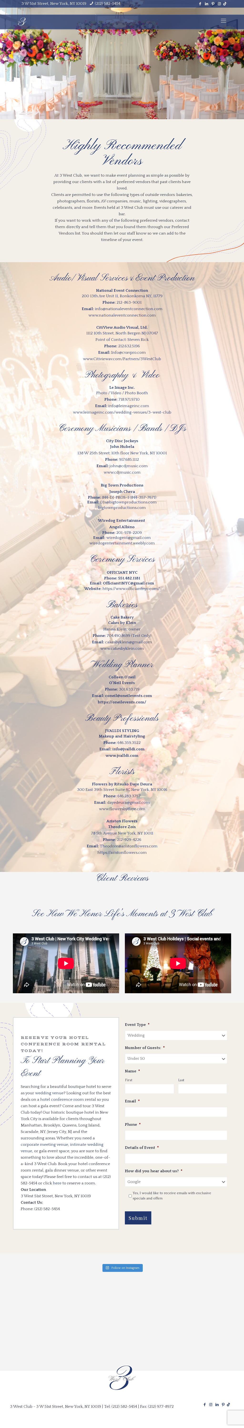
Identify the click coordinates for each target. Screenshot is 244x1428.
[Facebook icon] (200, 4)
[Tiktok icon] (224, 4)
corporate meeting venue (44, 1144)
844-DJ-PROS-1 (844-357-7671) (129, 497)
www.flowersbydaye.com (122, 809)
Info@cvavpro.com (128, 352)
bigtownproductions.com (122, 508)
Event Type (137, 1025)
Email (132, 1101)
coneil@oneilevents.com (128, 696)
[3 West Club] (22, 21)
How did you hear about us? (154, 1171)
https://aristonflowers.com (122, 852)
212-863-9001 (129, 302)
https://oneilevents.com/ (122, 702)
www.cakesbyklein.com (122, 648)
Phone (133, 1124)
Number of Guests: (145, 1048)
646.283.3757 (129, 796)
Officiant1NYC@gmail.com (128, 583)
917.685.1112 (129, 459)
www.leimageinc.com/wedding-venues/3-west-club (122, 412)
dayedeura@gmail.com (128, 802)
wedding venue (49, 1093)
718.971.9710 (129, 399)
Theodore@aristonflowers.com (129, 846)
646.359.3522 (129, 743)
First (128, 1080)
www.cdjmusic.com (122, 472)
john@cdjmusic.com (129, 466)
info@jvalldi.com (128, 749)
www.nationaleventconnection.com (122, 315)
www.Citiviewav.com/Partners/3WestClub (122, 359)
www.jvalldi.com (122, 755)
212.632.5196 (129, 346)
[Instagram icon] (219, 4)
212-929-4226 (129, 840)
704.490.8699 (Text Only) (129, 636)
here (57, 1183)
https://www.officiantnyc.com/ (131, 589)
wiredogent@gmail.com (128, 538)
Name (132, 1071)
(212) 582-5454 (107, 3)
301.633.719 (129, 689)
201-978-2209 (129, 533)
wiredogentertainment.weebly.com (122, 543)
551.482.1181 (129, 578)
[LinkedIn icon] (206, 4)
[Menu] (223, 21)
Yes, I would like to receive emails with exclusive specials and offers (172, 1195)
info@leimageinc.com (128, 406)
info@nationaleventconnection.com (129, 309)
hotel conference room (62, 1099)
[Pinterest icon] (212, 4)
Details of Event (142, 1148)
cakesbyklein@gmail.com (128, 642)
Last (181, 1080)
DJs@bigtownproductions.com (128, 502)
